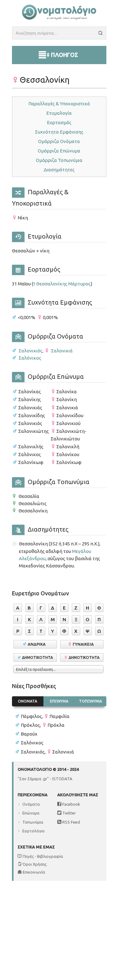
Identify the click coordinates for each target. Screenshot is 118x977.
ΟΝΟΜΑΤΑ (27, 701)
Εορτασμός (59, 122)
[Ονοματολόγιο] (59, 18)
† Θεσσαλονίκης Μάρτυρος (62, 283)
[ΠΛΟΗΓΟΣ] (59, 47)
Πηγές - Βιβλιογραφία (42, 856)
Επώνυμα (30, 813)
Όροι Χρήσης (34, 864)
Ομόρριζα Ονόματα (59, 141)
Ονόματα (31, 804)
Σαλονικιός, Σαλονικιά (45, 350)
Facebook (70, 804)
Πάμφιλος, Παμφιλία (45, 716)
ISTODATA (62, 778)
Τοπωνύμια (32, 822)
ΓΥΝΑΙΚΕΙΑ (84, 644)
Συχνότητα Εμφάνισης (59, 132)
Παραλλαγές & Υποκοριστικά (59, 103)
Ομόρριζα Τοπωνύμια (59, 160)
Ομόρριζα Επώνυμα (59, 150)
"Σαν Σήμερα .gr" (33, 778)
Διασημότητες (59, 169)
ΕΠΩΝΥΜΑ (59, 701)
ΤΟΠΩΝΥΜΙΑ (90, 701)
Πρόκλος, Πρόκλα (43, 725)
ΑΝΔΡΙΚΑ (38, 644)
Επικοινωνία (33, 872)
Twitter (68, 813)
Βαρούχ (29, 734)
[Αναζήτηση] (102, 33)
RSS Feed (70, 822)
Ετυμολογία (59, 113)
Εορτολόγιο (33, 831)
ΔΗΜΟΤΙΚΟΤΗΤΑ (37, 657)
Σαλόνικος (29, 358)
